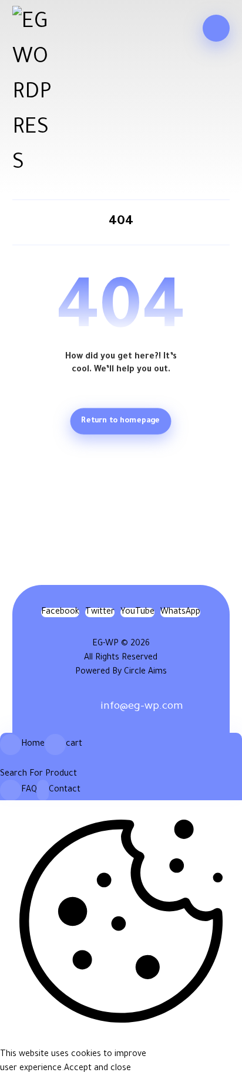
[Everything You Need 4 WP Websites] (32, 94)
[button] (216, 28)
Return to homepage (121, 421)
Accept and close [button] (97, 1069)
